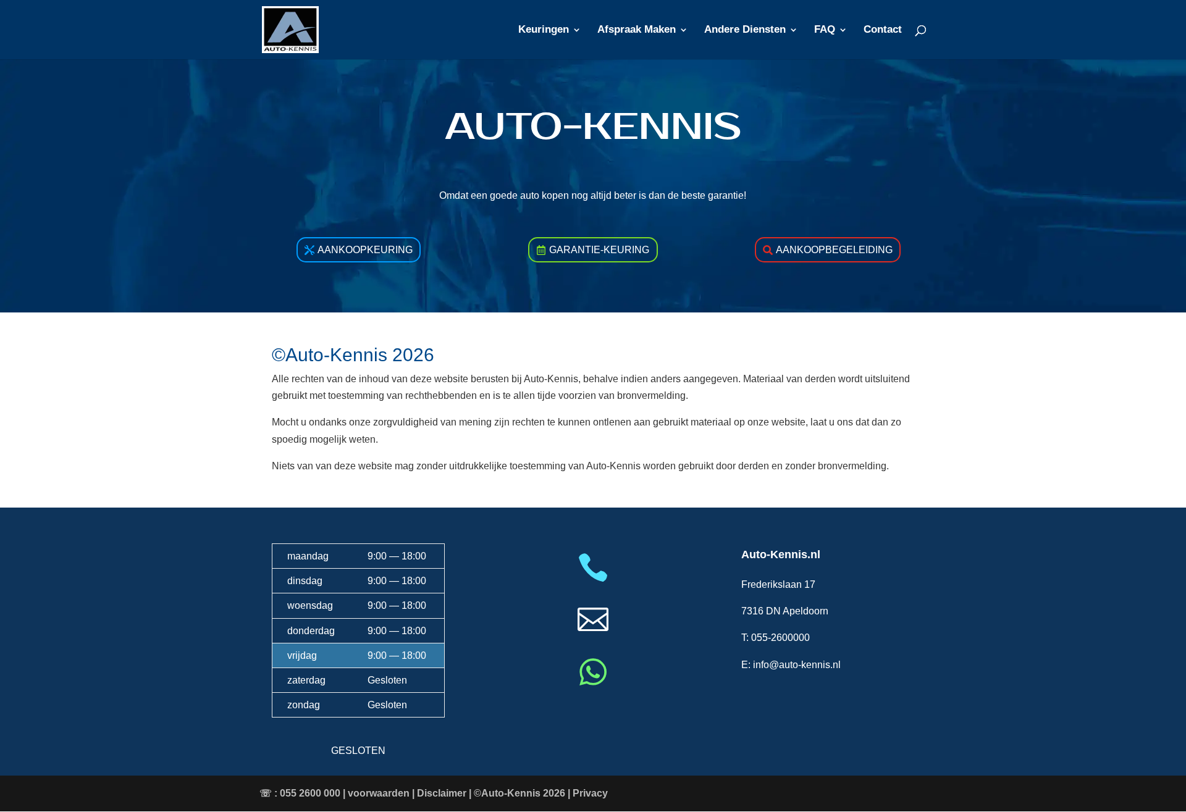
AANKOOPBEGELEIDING (834, 250)
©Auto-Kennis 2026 (519, 793)
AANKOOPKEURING (365, 250)
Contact (883, 30)
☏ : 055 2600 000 (299, 793)
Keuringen (543, 30)
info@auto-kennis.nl (797, 664)
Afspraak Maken (636, 30)
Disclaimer (441, 793)
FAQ (824, 30)
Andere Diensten (745, 30)
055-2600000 (780, 637)
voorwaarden (379, 793)
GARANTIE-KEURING (599, 250)
